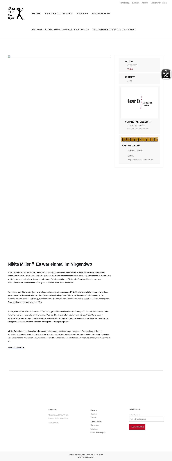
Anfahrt (145, 3)
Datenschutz (94, 425)
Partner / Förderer (96, 421)
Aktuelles (94, 414)
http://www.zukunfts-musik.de (140, 159)
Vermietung (124, 3)
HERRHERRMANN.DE (86, 457)
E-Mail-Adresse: (134, 415)
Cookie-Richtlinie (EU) (98, 433)
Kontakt (135, 3)
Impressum (94, 429)
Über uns (94, 410)
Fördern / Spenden (159, 3)
